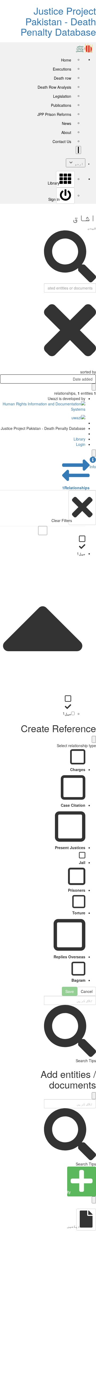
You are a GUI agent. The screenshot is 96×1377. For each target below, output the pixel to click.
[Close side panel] (94, 453)
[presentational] (3, 379)
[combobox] (48, 379)
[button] (93, 463)
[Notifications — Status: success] (78, 150)
